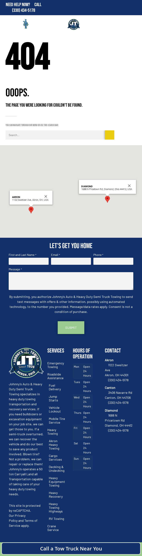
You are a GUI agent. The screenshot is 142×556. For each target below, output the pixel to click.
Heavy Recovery (56, 494)
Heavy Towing (52, 431)
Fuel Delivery (55, 387)
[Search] (109, 135)
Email (55, 254)
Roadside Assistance (55, 376)
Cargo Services (55, 457)
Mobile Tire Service (57, 420)
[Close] (45, 196)
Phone (98, 254)
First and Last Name (22, 254)
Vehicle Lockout (55, 409)
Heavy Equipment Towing (57, 481)
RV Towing (56, 519)
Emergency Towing (55, 365)
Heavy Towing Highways (56, 507)
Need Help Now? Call (23, 5)
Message (15, 269)
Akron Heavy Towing (54, 444)
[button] (31, 210)
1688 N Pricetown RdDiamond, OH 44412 (119, 420)
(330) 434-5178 (23, 10)
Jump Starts (53, 398)
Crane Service (53, 528)
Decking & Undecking (57, 468)
